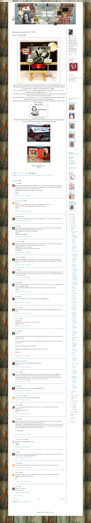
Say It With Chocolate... (74, 255)
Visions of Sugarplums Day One (74, 372)
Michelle (17, 331)
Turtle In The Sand (19, 395)
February (74, 414)
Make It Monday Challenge (33, 175)
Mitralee (17, 463)
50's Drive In (48, 92)
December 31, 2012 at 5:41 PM (22, 447)
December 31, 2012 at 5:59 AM (22, 313)
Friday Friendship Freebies (74, 236)
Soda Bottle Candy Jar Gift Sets (74, 283)
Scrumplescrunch (19, 201)
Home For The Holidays (74, 292)
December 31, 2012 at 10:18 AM (22, 390)
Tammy (17, 307)
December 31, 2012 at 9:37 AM (22, 381)
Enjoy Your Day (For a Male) (74, 247)
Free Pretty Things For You (72, 163)
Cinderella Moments (20, 439)
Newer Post (15, 499)
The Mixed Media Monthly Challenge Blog (72, 203)
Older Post (62, 499)
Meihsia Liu (18, 216)
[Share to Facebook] (33, 173)
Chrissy (17, 419)
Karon (16, 296)
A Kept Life (71, 112)
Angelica (17, 318)
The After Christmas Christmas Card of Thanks (74, 270)
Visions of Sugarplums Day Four (74, 333)
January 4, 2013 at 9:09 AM (22, 481)
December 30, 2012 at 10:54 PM (23, 265)
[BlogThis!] (30, 173)
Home (39, 499)
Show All (76, 149)
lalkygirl (17, 282)
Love (27, 175)
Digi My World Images (20, 175)
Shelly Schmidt (19, 257)
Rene (16, 226)
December (74, 228)
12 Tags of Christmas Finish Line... (74, 260)
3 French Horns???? (74, 382)
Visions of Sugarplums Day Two (74, 359)
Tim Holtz (71, 160)
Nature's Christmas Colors (74, 309)
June (73, 405)
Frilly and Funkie (71, 182)
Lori (16, 452)
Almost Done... (73, 296)
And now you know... (73, 354)
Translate (73, 81)
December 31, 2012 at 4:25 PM (22, 434)
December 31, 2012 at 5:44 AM (22, 302)
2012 (71, 226)
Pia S (16, 270)
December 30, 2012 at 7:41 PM (22, 236)
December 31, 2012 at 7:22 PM (22, 458)
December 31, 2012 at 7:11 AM (22, 356)
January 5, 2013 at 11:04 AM (22, 492)
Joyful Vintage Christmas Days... (74, 387)
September (74, 397)
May (73, 407)
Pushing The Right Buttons (72, 103)
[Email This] (29, 173)
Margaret (17, 372)
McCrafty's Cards (19, 361)
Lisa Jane (17, 405)
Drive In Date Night (74, 232)
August (74, 401)
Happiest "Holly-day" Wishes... (74, 378)
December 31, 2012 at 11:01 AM (22, 400)
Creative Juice (72, 141)
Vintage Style (49, 175)
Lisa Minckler (73, 36)
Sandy (16, 183)
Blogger (52, 512)
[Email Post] (26, 173)
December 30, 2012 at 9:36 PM (22, 252)
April (73, 409)
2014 (71, 221)
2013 (71, 224)
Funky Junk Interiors (72, 157)
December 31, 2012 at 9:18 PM (22, 467)
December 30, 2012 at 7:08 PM (23, 221)
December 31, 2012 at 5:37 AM (22, 291)
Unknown (17, 472)
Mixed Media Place (72, 192)
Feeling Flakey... (73, 287)
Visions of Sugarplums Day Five (74, 322)
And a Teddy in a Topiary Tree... (74, 365)
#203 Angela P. (39, 145)
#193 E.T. (39, 123)
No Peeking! (74, 299)
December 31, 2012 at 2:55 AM (22, 277)
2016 (71, 217)
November (74, 391)
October (74, 395)
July (73, 403)
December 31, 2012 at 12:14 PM (22, 414)
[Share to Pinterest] (34, 173)
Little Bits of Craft (72, 131)
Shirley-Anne (18, 241)
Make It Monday (30, 90)
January (74, 417)
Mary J (17, 386)
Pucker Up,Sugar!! (74, 349)
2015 (71, 219)
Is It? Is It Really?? (73, 265)
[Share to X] (31, 173)
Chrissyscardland (72, 122)
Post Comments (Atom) (24, 501)
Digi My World (58, 90)
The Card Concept (71, 173)
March (73, 412)
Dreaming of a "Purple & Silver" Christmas (74, 278)
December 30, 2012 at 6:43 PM (22, 195)
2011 (71, 422)
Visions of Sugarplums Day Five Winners (74, 315)
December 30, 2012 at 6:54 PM (22, 211)
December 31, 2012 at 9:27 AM (22, 367)
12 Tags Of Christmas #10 (74, 328)
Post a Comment (18, 495)
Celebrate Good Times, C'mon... (73, 242)
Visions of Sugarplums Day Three (74, 344)
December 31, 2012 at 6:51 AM (22, 326)
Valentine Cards (43, 175)
